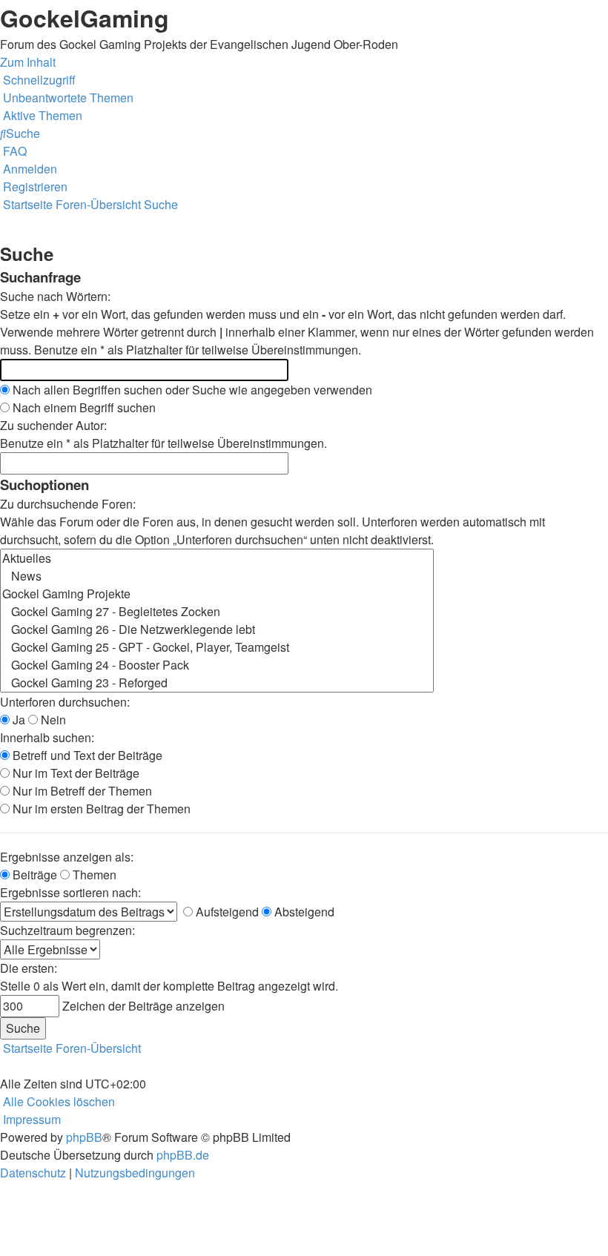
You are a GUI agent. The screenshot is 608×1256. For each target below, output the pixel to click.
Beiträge (33, 874)
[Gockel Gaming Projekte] (217, 594)
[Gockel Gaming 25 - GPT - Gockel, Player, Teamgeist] (217, 647)
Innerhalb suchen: (47, 737)
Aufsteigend (226, 911)
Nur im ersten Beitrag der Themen (100, 808)
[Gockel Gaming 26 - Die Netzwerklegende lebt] (217, 629)
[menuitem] (66, 97)
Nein (52, 719)
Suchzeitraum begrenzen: (67, 930)
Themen (93, 874)
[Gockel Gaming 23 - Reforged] (217, 683)
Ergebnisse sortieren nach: (70, 892)
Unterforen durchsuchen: (65, 701)
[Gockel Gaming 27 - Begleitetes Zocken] (217, 612)
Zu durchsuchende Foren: (68, 503)
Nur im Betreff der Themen (81, 790)
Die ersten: (28, 967)
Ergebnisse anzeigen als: (66, 856)
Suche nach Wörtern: (55, 296)
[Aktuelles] (217, 558)
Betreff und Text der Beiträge (86, 755)
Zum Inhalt (28, 61)
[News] (217, 576)
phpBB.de (182, 1154)
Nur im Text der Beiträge (74, 772)
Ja (17, 719)
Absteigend (302, 911)
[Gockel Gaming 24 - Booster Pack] (217, 665)
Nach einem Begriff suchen (83, 407)
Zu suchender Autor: (53, 425)
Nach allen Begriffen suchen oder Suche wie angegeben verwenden (191, 389)
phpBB (84, 1137)
